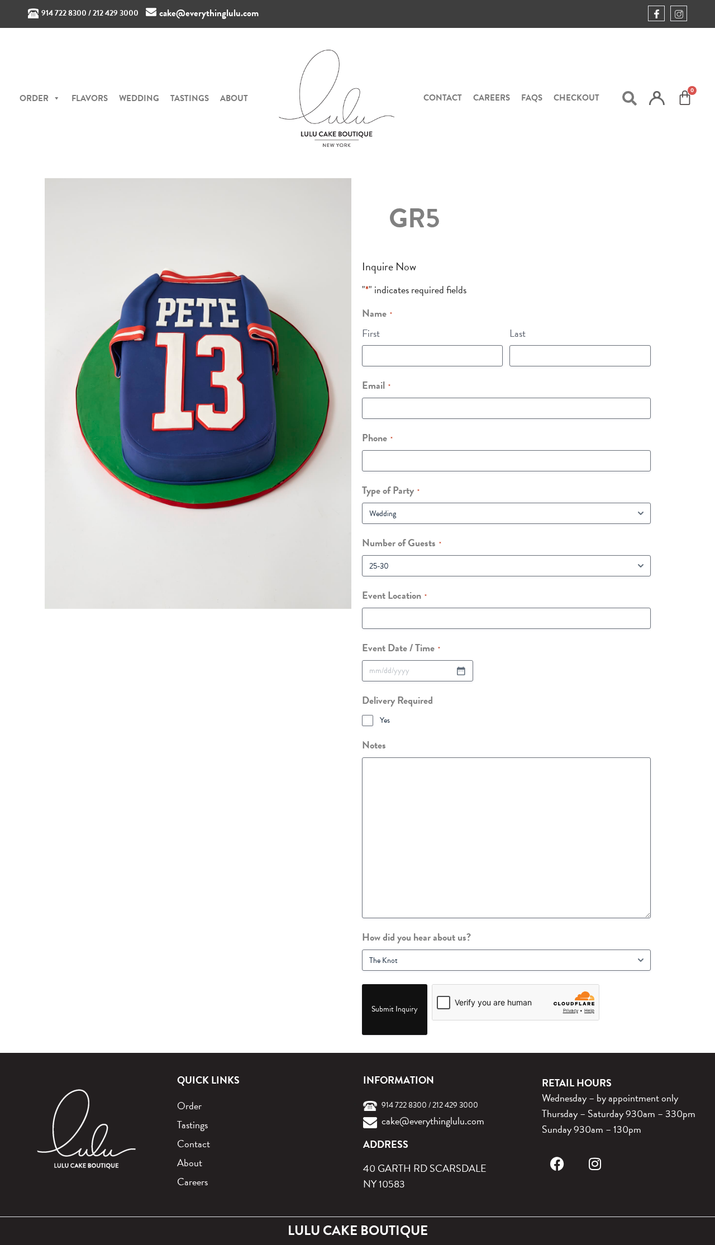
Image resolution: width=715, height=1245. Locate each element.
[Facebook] (557, 1163)
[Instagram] (595, 1163)
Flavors (90, 98)
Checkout (576, 98)
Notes (374, 744)
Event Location (394, 595)
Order (189, 1105)
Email (376, 385)
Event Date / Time (401, 647)
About (234, 98)
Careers (491, 98)
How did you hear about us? (416, 937)
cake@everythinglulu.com (209, 13)
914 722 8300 (64, 13)
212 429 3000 (116, 13)
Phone (377, 437)
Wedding (139, 98)
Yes (385, 720)
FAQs (531, 98)
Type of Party (391, 490)
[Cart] (685, 98)
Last (517, 333)
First (371, 333)
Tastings (189, 98)
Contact (442, 98)
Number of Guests (401, 542)
